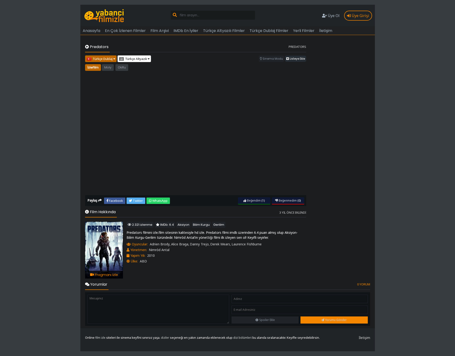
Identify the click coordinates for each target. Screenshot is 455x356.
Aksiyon (183, 224)
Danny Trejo (199, 244)
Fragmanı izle (106, 274)
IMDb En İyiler (185, 30)
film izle (100, 338)
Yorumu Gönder (336, 320)
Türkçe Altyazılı (136, 59)
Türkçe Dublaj (103, 59)
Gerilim (218, 224)
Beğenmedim (287, 200)
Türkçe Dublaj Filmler (269, 30)
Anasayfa (91, 30)
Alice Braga (179, 244)
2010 (151, 255)
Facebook (115, 200)
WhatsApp (160, 200)
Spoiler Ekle (267, 320)
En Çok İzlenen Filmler (125, 30)
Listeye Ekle (297, 59)
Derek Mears (220, 244)
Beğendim (253, 200)
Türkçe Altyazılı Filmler (224, 30)
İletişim (325, 30)
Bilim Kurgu (201, 224)
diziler (165, 338)
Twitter (137, 200)
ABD (143, 261)
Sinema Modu (272, 59)
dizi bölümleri (242, 338)
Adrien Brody (160, 244)
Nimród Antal (159, 250)
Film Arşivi (159, 30)
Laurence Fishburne (247, 244)
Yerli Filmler (303, 30)
